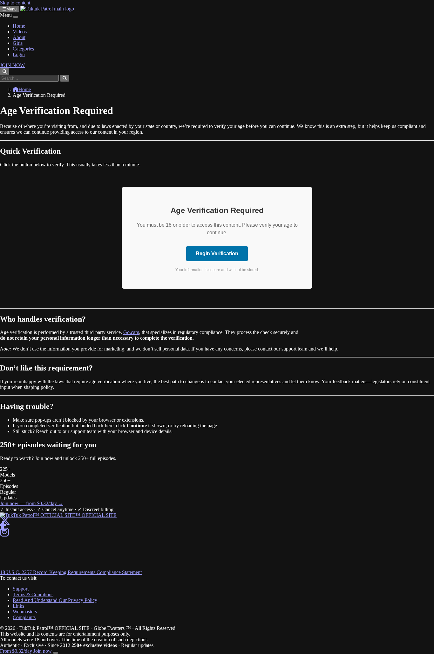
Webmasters (25, 611)
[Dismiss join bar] (55, 653)
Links (18, 606)
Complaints (24, 617)
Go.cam (131, 332)
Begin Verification (217, 253)
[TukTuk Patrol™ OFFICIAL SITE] (58, 515)
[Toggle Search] (4, 71)
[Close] (15, 17)
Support (21, 588)
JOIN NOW (12, 65)
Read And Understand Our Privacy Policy (55, 600)
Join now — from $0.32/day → (31, 503)
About (19, 37)
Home (19, 26)
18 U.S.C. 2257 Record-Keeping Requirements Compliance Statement (71, 572)
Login (19, 54)
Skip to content (15, 2)
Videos (20, 31)
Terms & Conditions (33, 594)
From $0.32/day (16, 651)
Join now (42, 651)
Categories (23, 48)
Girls (18, 43)
